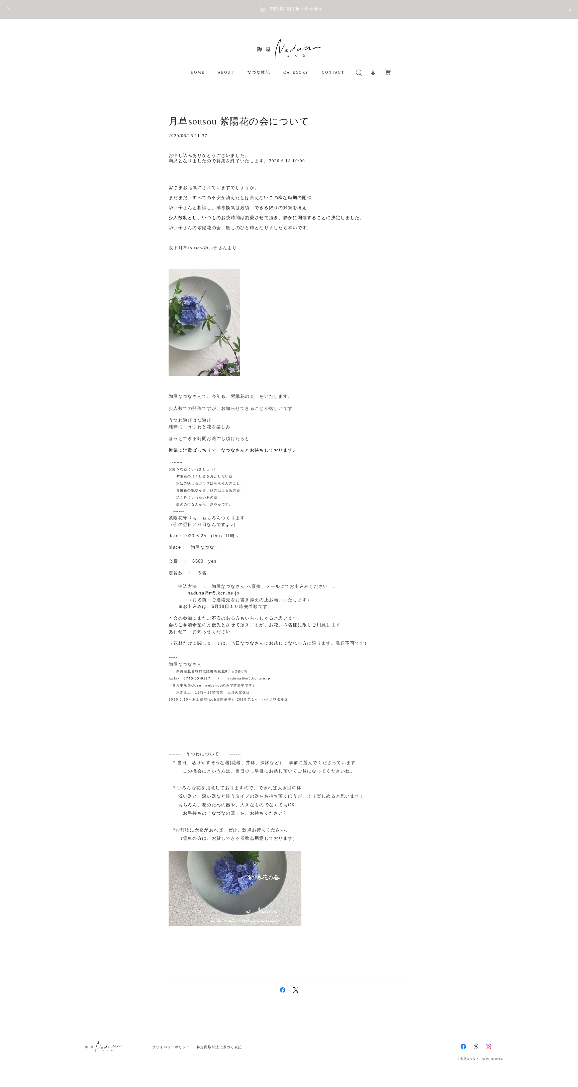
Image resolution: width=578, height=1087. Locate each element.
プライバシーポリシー (171, 1047)
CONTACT (333, 72)
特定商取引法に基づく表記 (219, 1047)
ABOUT (226, 72)
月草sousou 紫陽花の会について (239, 121)
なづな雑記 (258, 72)
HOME (197, 72)
